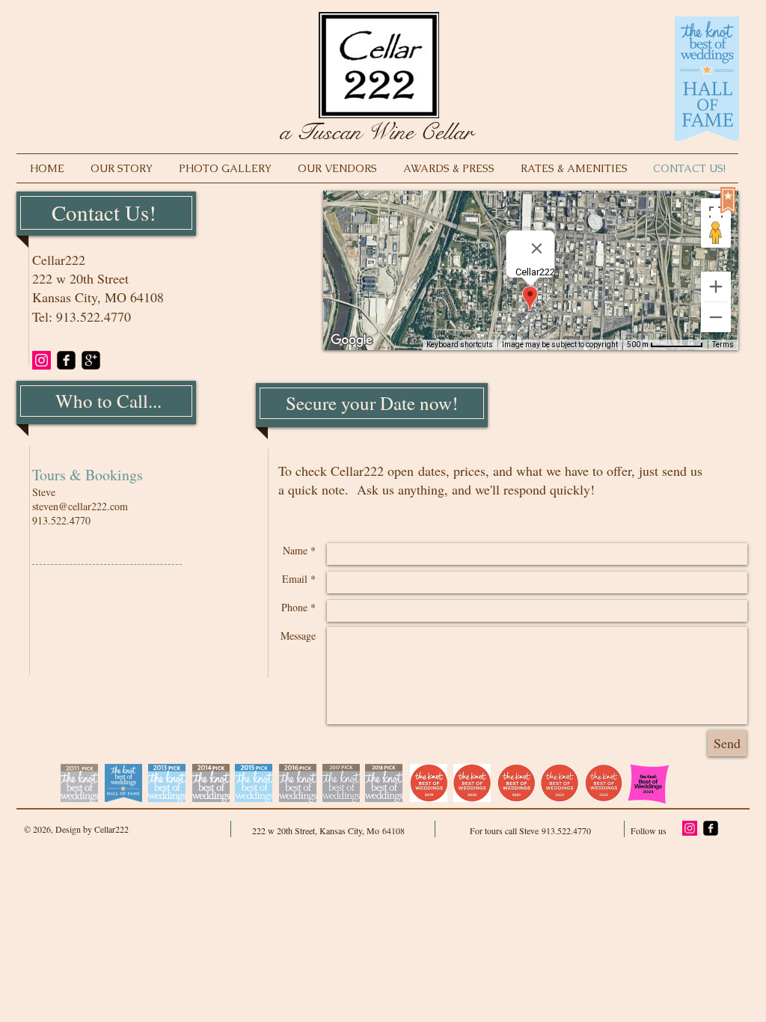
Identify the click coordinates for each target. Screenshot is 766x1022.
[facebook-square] (66, 360)
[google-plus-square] (91, 360)
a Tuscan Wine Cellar (376, 132)
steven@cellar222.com (80, 506)
